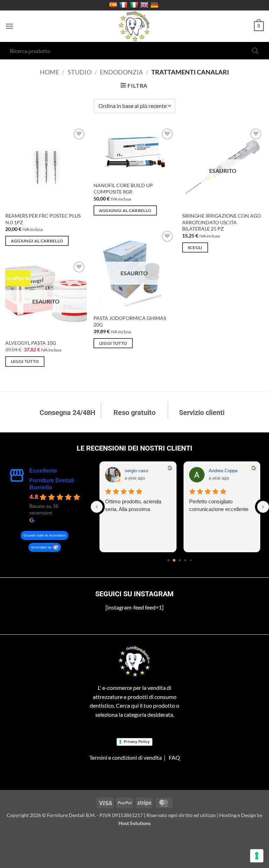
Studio (79, 72)
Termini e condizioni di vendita (125, 757)
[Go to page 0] (168, 560)
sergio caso (136, 470)
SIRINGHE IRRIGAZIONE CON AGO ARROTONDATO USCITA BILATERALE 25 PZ (221, 222)
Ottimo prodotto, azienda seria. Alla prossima (133, 505)
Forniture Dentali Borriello (51, 483)
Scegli (195, 247)
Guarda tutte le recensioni (44, 535)
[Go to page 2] (180, 560)
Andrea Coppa (223, 470)
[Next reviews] (263, 507)
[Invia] (255, 50)
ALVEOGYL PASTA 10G (30, 343)
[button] (9, 26)
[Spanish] (114, 5)
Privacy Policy (137, 741)
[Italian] (135, 5)
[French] (124, 5)
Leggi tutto (113, 343)
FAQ (174, 757)
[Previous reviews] (97, 507)
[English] (145, 5)
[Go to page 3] (185, 560)
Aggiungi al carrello (37, 241)
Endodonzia (121, 72)
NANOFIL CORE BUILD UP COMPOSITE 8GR (123, 188)
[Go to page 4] (191, 560)
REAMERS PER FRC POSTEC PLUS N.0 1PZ (43, 219)
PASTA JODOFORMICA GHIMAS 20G (130, 321)
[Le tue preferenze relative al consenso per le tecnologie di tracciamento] (256, 855)
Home (49, 72)
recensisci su (41, 547)
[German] (155, 5)
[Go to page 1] (174, 560)
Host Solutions (134, 823)
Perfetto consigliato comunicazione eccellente (218, 505)
